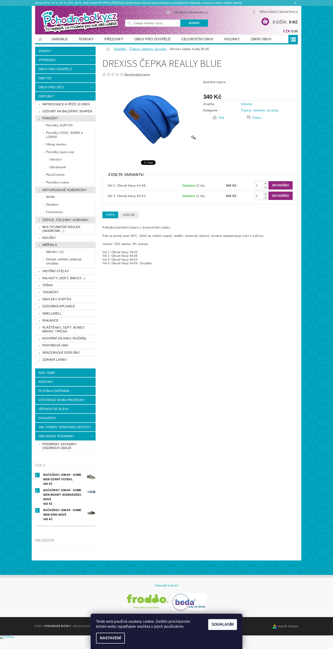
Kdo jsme (47, 373)
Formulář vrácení (166, 585)
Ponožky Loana (57, 182)
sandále (59, 39)
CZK (286, 31)
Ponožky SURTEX (59, 125)
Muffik (50, 197)
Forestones (54, 212)
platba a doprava (54, 391)
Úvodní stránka (40, 39)
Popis (110, 214)
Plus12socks (55, 174)
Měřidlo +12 (55, 252)
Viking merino (56, 144)
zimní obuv (261, 39)
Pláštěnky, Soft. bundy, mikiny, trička (63, 329)
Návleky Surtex (56, 299)
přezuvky (113, 39)
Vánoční (56, 159)
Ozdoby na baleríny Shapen (67, 111)
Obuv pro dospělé (152, 39)
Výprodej (47, 60)
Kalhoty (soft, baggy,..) (63, 278)
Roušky (49, 238)
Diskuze (129, 214)
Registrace (289, 12)
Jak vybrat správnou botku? (65, 427)
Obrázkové (58, 167)
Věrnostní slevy (54, 409)
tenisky (86, 39)
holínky (232, 39)
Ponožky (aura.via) (60, 152)
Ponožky (50, 118)
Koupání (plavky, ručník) (64, 338)
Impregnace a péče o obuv (66, 104)
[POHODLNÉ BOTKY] (79, 21)
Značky (45, 51)
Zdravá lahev (54, 359)
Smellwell (52, 313)
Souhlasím (223, 624)
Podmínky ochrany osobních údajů (59, 446)
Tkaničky (50, 292)
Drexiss (246, 104)
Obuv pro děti (51, 87)
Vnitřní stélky (55, 271)
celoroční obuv (197, 39)
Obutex (45, 78)
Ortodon (52, 204)
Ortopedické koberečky (64, 190)
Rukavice (50, 320)
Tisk (221, 117)
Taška (47, 285)
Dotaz (256, 117)
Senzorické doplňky (61, 352)
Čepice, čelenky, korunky (65, 220)
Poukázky (47, 418)
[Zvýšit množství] (265, 183)
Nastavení (110, 638)
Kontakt (46, 382)
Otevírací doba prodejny (61, 400)
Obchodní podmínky (56, 436)
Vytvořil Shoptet (288, 626)
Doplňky (46, 96)
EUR (294, 31)
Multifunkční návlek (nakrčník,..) (61, 229)
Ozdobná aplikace (58, 306)
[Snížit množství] (265, 187)
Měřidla (49, 245)
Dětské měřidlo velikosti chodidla (64, 261)
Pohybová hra (55, 345)
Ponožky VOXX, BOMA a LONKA (64, 135)
